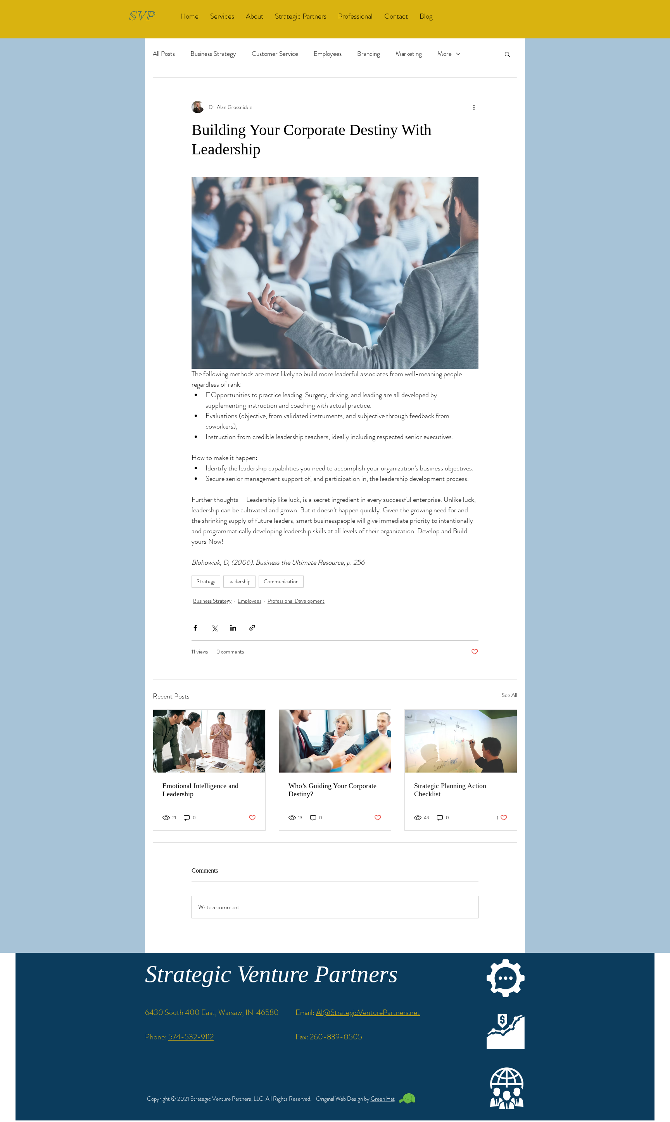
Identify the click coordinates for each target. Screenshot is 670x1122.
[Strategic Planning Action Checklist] (461, 741)
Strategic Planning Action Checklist (450, 790)
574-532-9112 (191, 1036)
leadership (239, 581)
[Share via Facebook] (195, 627)
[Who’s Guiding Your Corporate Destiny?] (335, 741)
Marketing (408, 53)
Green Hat (383, 1098)
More (444, 53)
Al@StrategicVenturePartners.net (368, 1012)
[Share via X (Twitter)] (214, 627)
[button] (507, 54)
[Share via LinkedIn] (233, 627)
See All (509, 695)
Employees (328, 53)
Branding (368, 53)
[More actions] (473, 107)
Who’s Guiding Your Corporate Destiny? (332, 790)
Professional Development (296, 601)
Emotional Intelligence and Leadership (200, 790)
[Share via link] (252, 627)
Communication (281, 581)
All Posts (164, 53)
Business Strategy (213, 53)
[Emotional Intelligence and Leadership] (209, 741)
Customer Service (275, 53)
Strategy (206, 581)
